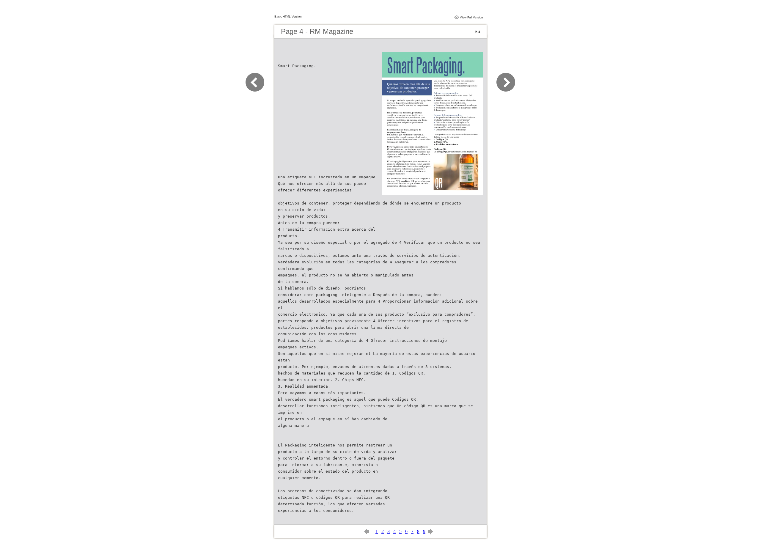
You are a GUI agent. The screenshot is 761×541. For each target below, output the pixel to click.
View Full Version (471, 17)
